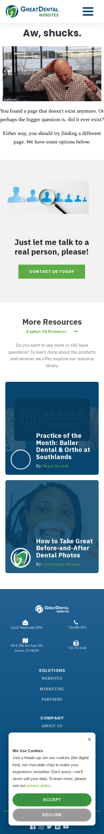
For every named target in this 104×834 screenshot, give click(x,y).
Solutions (52, 670)
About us (52, 726)
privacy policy (38, 785)
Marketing (52, 689)
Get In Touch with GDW (26, 627)
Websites (52, 678)
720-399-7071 (77, 627)
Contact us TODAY (51, 271)
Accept (52, 799)
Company (52, 718)
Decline (52, 814)
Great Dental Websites (61, 564)
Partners (52, 699)
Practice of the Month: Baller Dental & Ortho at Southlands (63, 446)
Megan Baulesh (55, 466)
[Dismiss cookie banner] (89, 739)
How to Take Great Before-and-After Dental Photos (64, 548)
